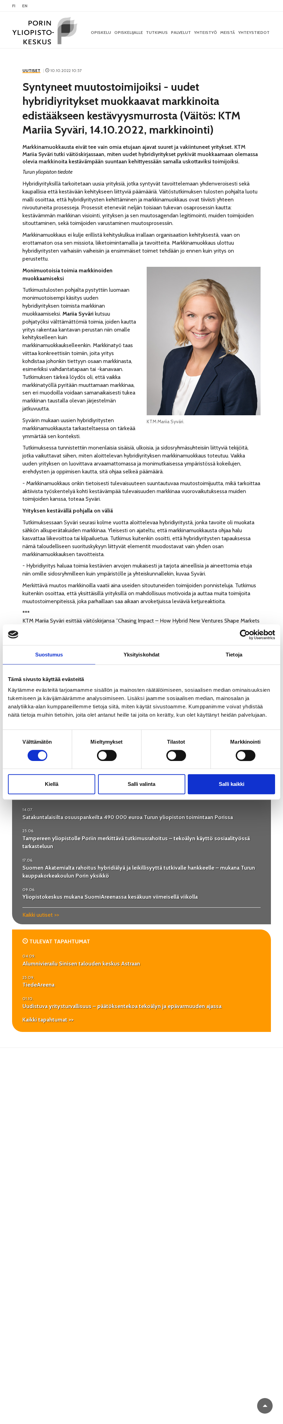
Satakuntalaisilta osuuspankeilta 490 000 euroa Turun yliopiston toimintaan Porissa (127, 817)
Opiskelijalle (128, 32)
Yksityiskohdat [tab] (141, 654)
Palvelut (181, 32)
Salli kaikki (231, 784)
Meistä (227, 32)
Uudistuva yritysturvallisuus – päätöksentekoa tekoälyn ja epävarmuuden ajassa (122, 1006)
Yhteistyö (205, 32)
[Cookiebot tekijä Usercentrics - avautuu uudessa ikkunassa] (245, 634)
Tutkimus (157, 32)
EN (24, 5)
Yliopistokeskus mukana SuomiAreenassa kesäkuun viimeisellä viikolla (110, 897)
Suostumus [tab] (49, 654)
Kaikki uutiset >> (40, 914)
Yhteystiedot (254, 32)
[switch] (107, 755)
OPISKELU (101, 32)
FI (13, 5)
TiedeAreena (38, 984)
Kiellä (51, 784)
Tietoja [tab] (234, 654)
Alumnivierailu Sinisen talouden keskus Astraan (81, 963)
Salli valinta (141, 784)
